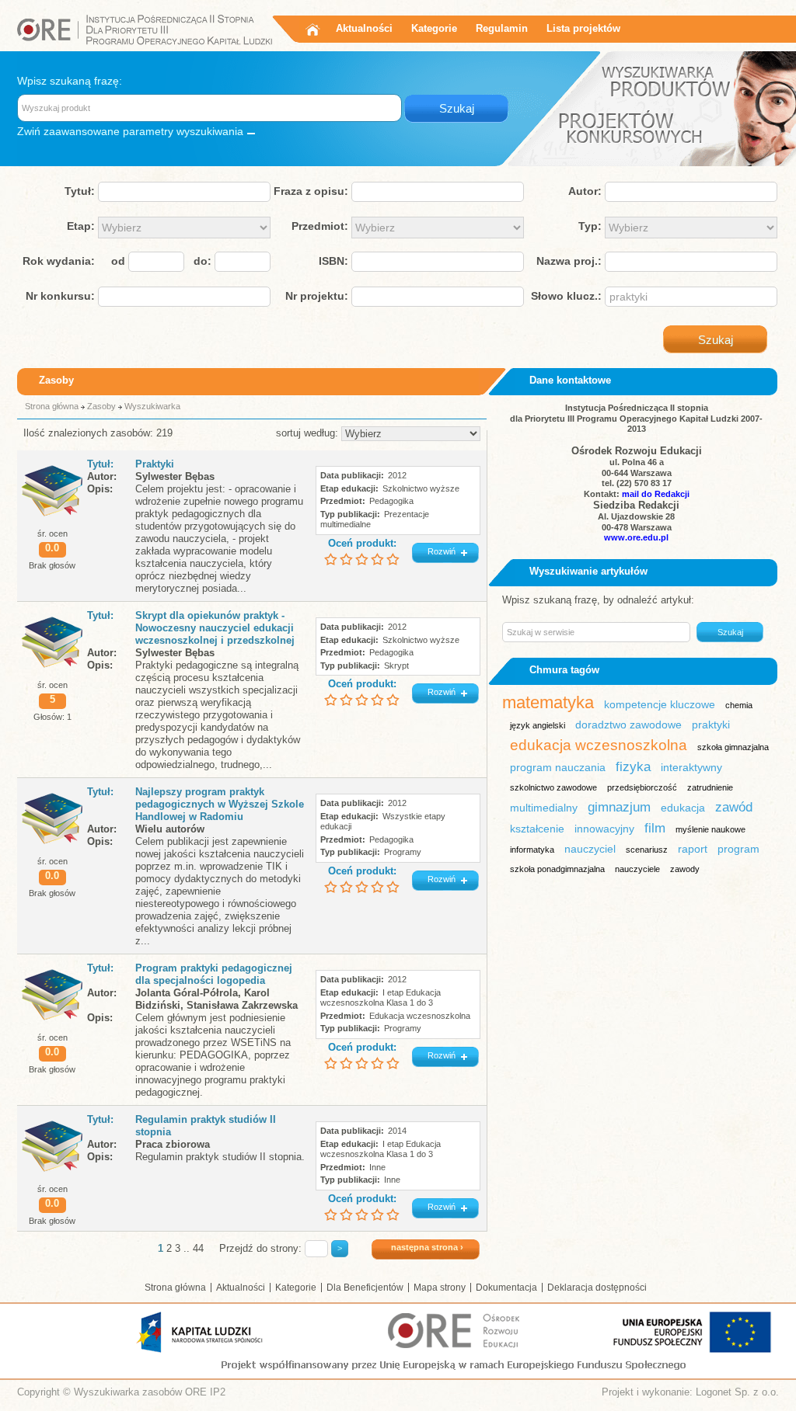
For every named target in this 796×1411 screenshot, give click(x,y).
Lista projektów (583, 28)
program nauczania (558, 767)
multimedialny (544, 807)
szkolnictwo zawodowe (553, 787)
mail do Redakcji (656, 494)
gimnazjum (619, 807)
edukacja (683, 807)
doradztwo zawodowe (628, 724)
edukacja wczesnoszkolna (598, 745)
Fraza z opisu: (311, 191)
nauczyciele (637, 869)
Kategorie (434, 28)
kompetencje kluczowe (659, 704)
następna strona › (427, 1247)
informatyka (532, 849)
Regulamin (502, 28)
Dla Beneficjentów (364, 1287)
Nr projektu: (316, 296)
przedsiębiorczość (642, 787)
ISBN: (333, 261)
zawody (685, 869)
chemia (738, 705)
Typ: (590, 226)
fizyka (633, 766)
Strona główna (52, 406)
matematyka (548, 702)
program (738, 849)
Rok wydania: (59, 261)
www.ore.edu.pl (636, 537)
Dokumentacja (506, 1287)
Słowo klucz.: (566, 296)
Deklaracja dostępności (597, 1287)
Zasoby (101, 406)
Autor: (585, 191)
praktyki (711, 724)
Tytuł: (80, 191)
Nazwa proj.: (569, 261)
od (118, 261)
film (654, 828)
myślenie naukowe (710, 829)
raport (692, 849)
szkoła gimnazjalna (733, 747)
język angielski (537, 725)
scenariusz (647, 849)
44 (198, 1248)
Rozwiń (442, 551)
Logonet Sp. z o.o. (737, 1392)
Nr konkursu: (60, 296)
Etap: (81, 226)
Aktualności (364, 28)
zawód (733, 807)
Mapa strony (440, 1287)
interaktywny (691, 767)
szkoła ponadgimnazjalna (557, 869)
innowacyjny (604, 828)
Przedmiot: (320, 226)
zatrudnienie (710, 787)
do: (202, 261)
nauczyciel (590, 849)
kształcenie (537, 828)
